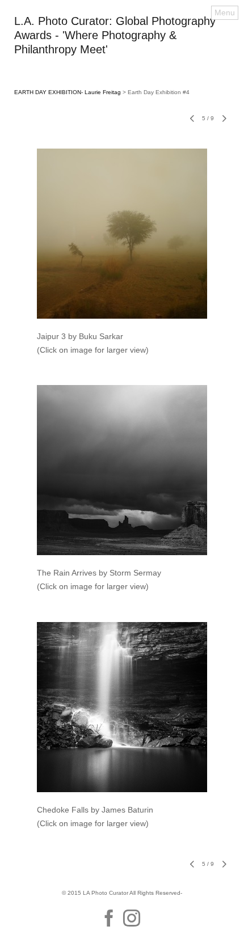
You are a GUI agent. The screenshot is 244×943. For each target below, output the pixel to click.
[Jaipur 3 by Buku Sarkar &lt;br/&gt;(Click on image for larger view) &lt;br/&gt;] (122, 234)
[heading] (122, 50)
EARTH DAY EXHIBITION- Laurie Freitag (67, 92)
